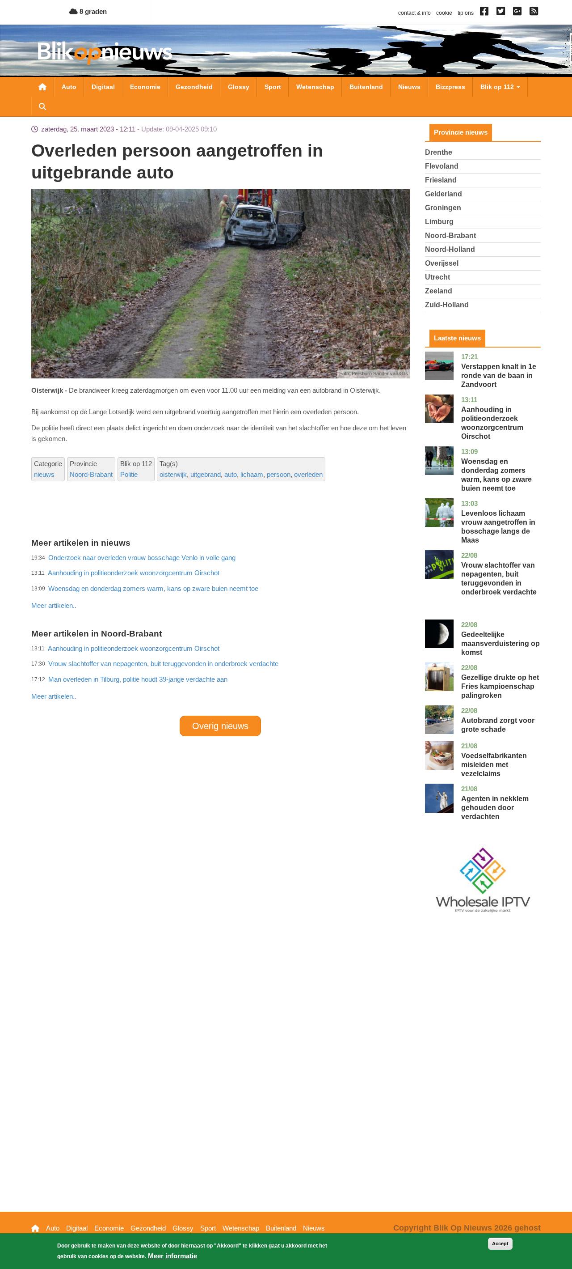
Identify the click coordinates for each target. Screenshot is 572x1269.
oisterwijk (173, 474)
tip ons (466, 13)
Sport (273, 86)
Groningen (443, 208)
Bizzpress (450, 86)
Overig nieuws (220, 726)
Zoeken (42, 106)
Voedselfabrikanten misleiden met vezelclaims (494, 764)
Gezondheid (194, 86)
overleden (308, 474)
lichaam (251, 474)
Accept (500, 1243)
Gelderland (443, 194)
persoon (278, 474)
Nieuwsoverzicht (42, 87)
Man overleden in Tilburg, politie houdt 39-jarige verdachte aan (137, 679)
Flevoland (441, 166)
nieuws (44, 474)
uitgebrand (205, 474)
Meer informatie (172, 1256)
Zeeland (438, 291)
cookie (444, 13)
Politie (129, 474)
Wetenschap (315, 86)
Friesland (441, 180)
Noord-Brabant (91, 474)
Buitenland (366, 86)
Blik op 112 (498, 86)
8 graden (92, 11)
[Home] (105, 53)
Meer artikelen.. (53, 605)
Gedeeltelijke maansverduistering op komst (500, 643)
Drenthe (438, 152)
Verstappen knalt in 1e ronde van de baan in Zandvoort (498, 375)
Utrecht (437, 277)
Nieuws (409, 86)
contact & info (414, 13)
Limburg (439, 221)
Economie (145, 86)
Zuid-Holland (447, 305)
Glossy (238, 86)
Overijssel (441, 263)
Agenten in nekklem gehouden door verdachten (495, 807)
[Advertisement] (220, 586)
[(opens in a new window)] (485, 13)
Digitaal (103, 86)
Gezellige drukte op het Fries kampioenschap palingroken (500, 686)
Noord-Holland (450, 249)
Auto (69, 86)
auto (230, 474)
